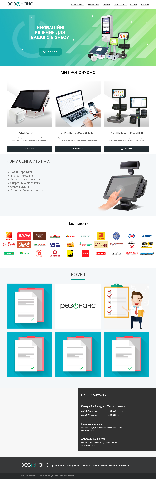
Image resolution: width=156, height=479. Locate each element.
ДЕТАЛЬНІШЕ (29, 149)
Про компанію (77, 4)
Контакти (145, 4)
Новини (133, 4)
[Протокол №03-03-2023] (78, 306)
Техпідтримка (120, 4)
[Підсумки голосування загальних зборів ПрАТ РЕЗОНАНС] (126, 306)
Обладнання (93, 4)
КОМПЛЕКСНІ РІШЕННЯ (127, 132)
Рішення (106, 4)
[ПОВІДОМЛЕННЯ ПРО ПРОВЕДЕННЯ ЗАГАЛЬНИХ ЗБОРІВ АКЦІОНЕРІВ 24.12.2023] (126, 354)
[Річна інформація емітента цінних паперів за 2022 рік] (29, 306)
